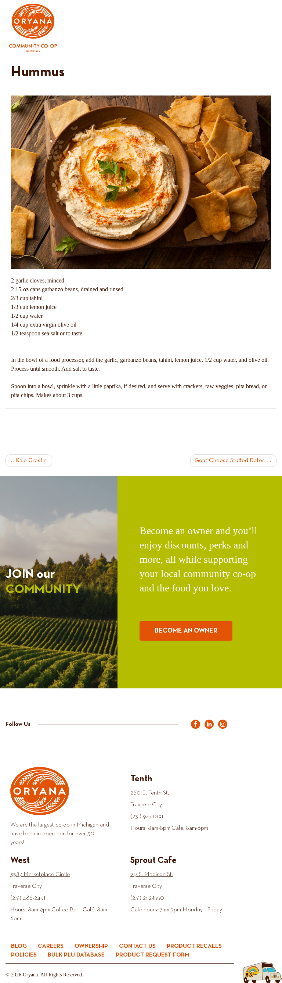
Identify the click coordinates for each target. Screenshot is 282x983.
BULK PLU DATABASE (76, 955)
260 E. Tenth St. (150, 793)
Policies (24, 955)
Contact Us (137, 946)
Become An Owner (186, 630)
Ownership (91, 946)
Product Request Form (152, 955)
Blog (19, 946)
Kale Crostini (32, 461)
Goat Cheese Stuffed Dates (230, 461)
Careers (51, 946)
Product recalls (194, 946)
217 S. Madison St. (151, 875)
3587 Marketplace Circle (40, 875)
